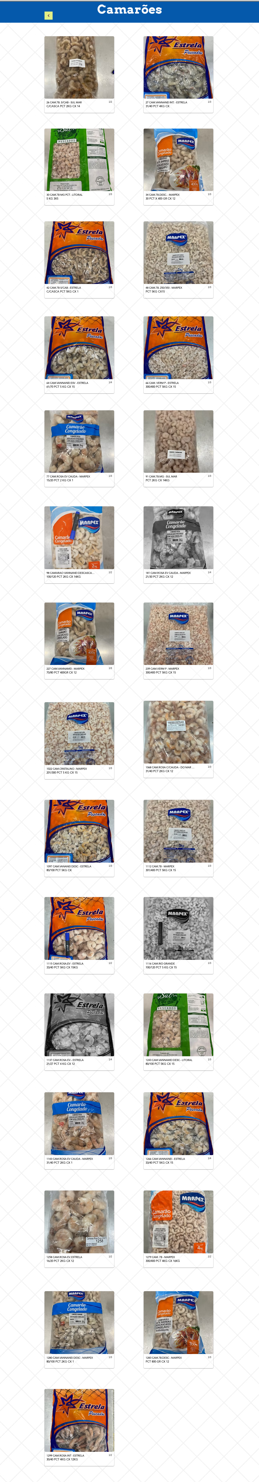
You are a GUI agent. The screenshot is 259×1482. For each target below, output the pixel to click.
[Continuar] (49, 16)
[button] (79, 74)
